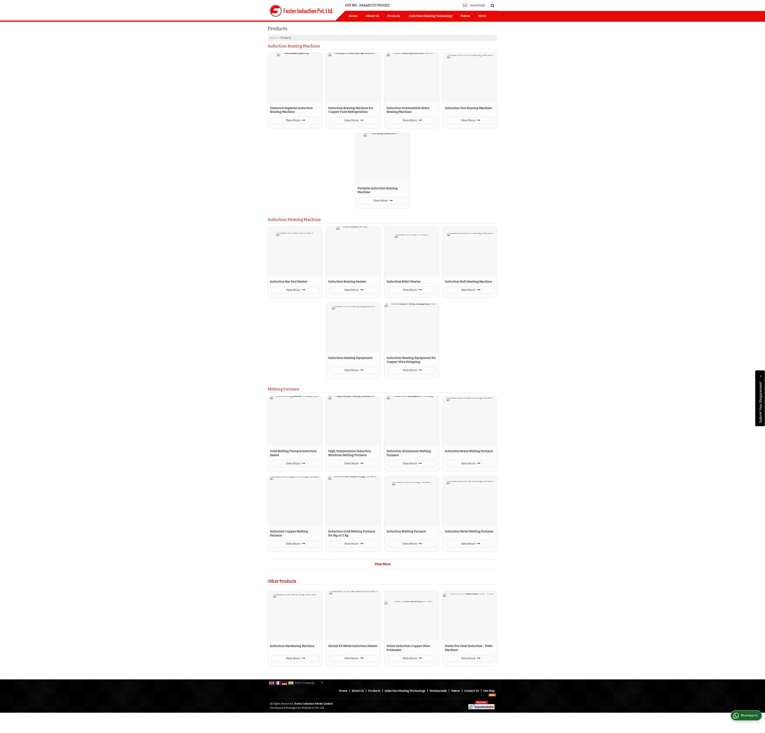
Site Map (489, 691)
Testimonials (438, 691)
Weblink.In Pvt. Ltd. (313, 707)
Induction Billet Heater (404, 281)
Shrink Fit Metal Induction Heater (353, 646)
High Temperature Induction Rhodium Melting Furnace (349, 453)
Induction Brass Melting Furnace (469, 451)
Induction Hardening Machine (292, 646)
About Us (372, 16)
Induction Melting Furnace (406, 531)
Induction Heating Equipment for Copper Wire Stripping (411, 360)
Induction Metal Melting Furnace (469, 531)
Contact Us (471, 691)
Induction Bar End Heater (289, 281)
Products (393, 16)
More (482, 16)
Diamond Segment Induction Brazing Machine (291, 110)
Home (353, 16)
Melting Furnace (283, 389)
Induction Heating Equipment (350, 358)
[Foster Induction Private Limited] (301, 11)
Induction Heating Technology (430, 16)
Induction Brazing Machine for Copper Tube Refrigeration (350, 110)
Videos (465, 16)
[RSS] (492, 695)
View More (293, 120)
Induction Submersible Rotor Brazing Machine (408, 110)
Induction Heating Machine (294, 219)
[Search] (491, 5)
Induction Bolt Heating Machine (468, 281)
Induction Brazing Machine (294, 46)
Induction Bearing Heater (347, 281)
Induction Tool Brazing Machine (468, 108)
